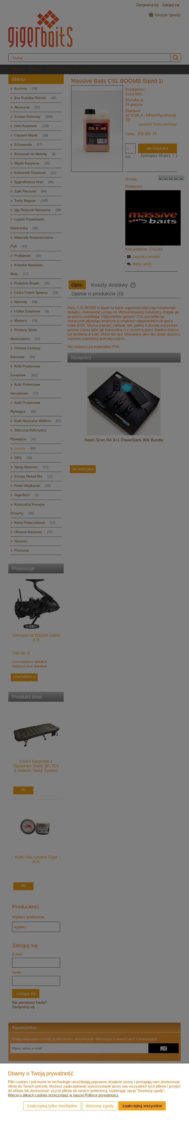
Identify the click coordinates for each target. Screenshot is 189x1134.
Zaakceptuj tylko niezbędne (52, 1105)
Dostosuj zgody (100, 1105)
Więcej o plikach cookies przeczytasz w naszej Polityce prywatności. (63, 1095)
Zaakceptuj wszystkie (142, 1105)
